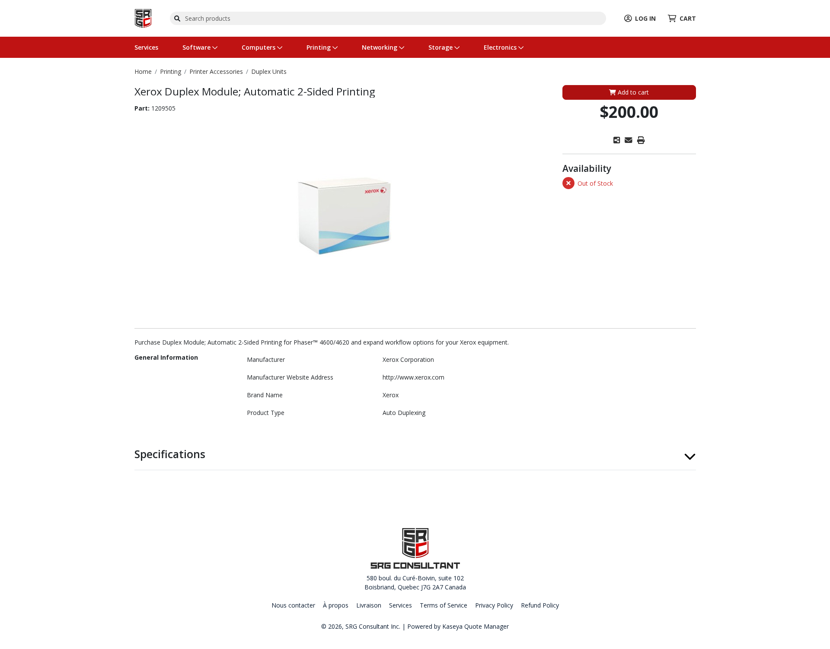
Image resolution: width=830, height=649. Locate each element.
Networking (380, 47)
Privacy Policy (494, 605)
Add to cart (632, 92)
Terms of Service (443, 605)
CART (688, 18)
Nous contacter (293, 605)
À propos (335, 605)
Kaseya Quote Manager (475, 626)
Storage (441, 47)
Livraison (368, 605)
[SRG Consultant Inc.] (143, 17)
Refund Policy (540, 605)
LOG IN (645, 18)
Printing (319, 47)
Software (197, 47)
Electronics (501, 47)
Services (146, 47)
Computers (259, 47)
